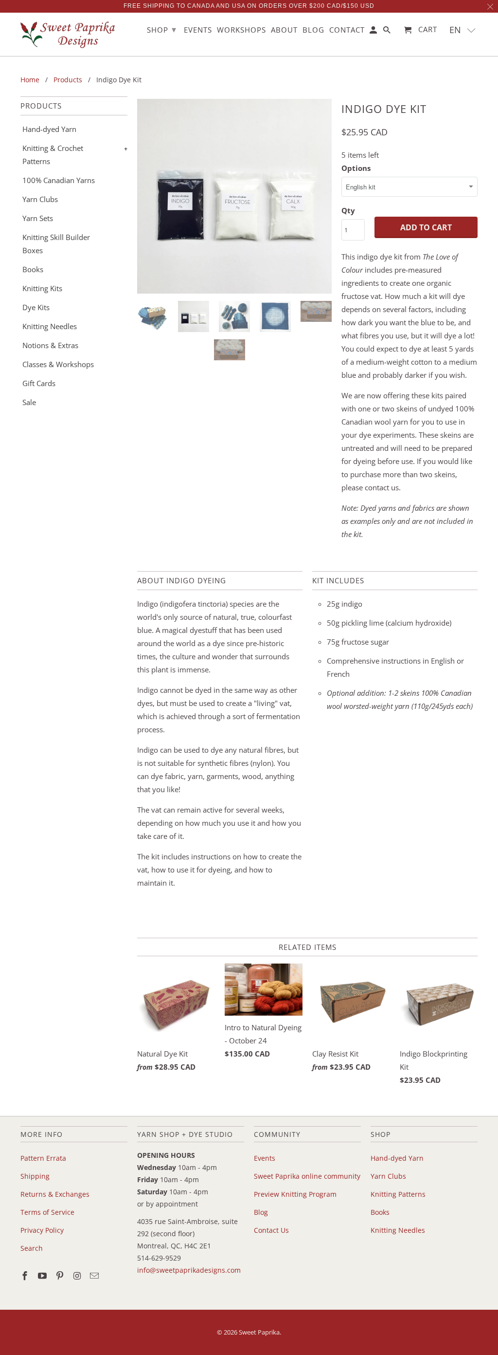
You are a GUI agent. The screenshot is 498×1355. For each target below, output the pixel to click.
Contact (347, 30)
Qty (348, 210)
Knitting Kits (42, 288)
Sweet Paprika (259, 1332)
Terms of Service (47, 1212)
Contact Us (271, 1230)
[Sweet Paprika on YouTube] (43, 1275)
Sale (29, 402)
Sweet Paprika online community (307, 1176)
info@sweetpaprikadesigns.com (189, 1270)
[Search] (387, 32)
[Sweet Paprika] (69, 34)
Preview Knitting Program (295, 1194)
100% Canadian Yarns (58, 180)
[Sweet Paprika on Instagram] (77, 1275)
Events (264, 1158)
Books (32, 269)
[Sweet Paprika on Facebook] (25, 1275)
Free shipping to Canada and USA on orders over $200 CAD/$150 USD (249, 5)
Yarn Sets (37, 218)
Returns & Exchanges (54, 1194)
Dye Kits (36, 307)
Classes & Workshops (58, 364)
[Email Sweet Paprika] (95, 1275)
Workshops (241, 30)
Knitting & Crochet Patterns (52, 154)
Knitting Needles (49, 326)
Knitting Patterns (398, 1194)
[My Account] (374, 32)
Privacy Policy (42, 1230)
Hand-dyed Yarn (49, 129)
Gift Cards (38, 383)
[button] (463, 30)
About (284, 30)
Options (356, 168)
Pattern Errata (43, 1158)
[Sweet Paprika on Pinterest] (60, 1275)
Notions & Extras (50, 345)
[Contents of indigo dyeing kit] (234, 196)
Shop (162, 29)
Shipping (35, 1176)
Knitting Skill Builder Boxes (56, 243)
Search (31, 1248)
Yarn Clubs (40, 199)
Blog (261, 1212)
